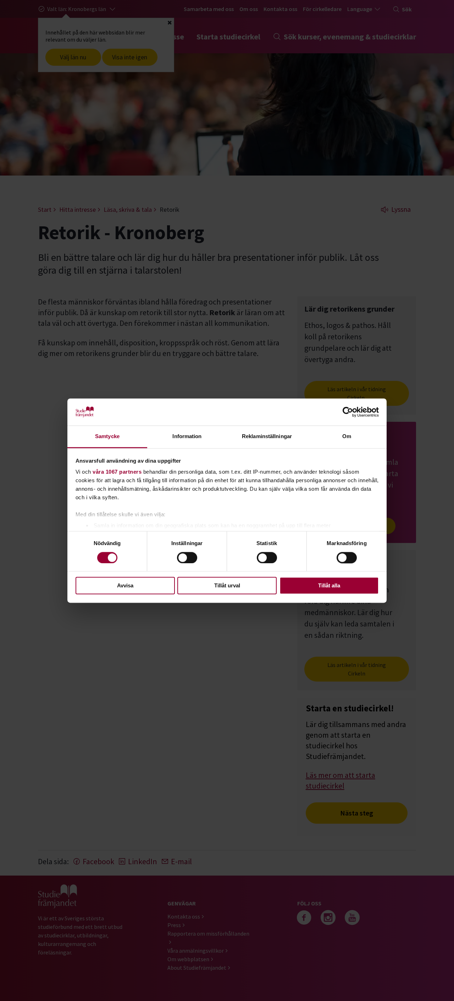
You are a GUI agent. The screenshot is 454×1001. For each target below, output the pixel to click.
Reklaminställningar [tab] (267, 437)
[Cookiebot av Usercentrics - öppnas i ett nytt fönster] (348, 412)
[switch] (187, 557)
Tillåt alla (329, 586)
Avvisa (125, 586)
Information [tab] (186, 437)
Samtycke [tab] (107, 437)
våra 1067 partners (117, 472)
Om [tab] (346, 437)
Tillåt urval (227, 586)
